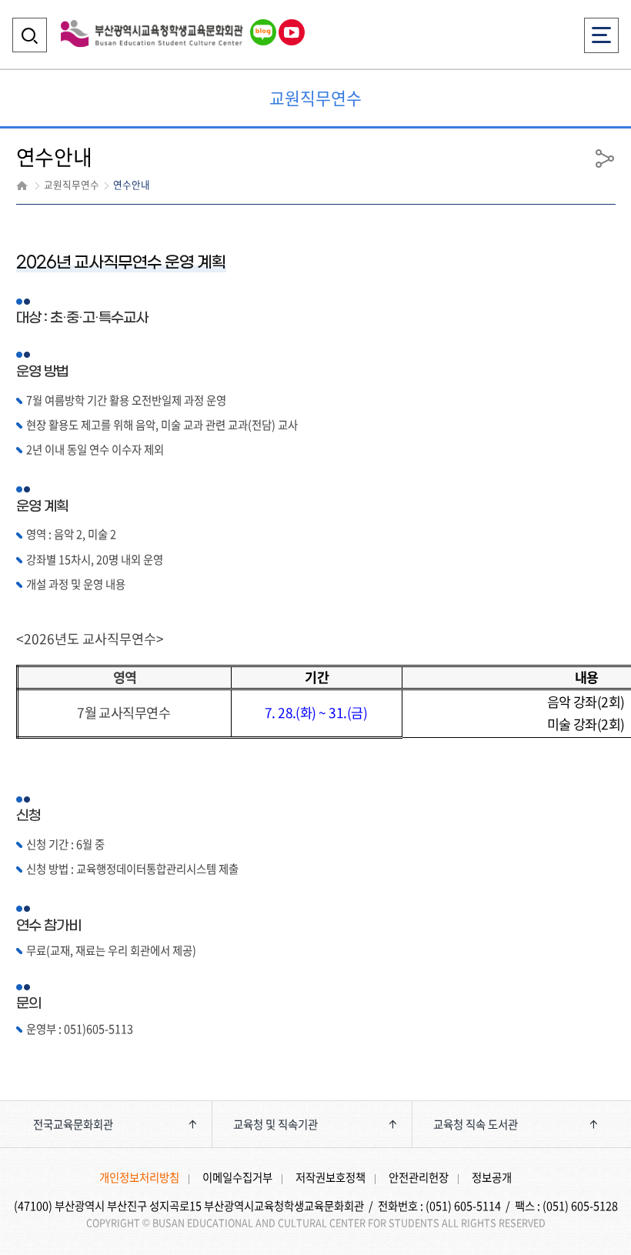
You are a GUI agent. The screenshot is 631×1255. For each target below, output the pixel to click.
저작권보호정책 (330, 1177)
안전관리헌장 (419, 1177)
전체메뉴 (602, 25)
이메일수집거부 (237, 1177)
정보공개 (492, 1177)
